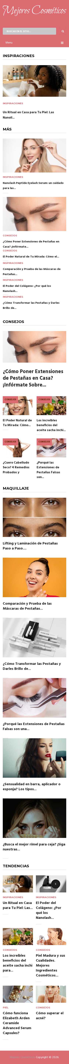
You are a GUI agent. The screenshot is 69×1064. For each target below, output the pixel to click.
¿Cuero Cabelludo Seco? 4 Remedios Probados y (16, 467)
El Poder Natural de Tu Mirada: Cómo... (17, 423)
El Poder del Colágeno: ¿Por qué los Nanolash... (48, 910)
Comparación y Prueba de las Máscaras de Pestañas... (27, 606)
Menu (9, 42)
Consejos (10, 235)
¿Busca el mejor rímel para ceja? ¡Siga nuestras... (34, 847)
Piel (5, 1007)
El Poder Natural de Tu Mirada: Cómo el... (31, 256)
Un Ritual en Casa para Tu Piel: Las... (18, 905)
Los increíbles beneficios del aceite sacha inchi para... (17, 963)
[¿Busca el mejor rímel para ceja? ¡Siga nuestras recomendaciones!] (34, 818)
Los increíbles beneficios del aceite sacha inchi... (51, 425)
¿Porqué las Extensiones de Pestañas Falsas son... (48, 470)
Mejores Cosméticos (22, 1057)
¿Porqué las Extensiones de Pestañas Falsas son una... (34, 726)
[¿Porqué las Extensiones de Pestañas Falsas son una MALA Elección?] (34, 698)
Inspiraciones (13, 103)
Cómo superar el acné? (49, 1015)
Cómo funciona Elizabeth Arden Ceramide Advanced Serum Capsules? (17, 1023)
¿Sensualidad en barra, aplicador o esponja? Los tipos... (32, 786)
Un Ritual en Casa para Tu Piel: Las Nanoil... (28, 115)
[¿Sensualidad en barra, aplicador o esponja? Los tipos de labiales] (34, 758)
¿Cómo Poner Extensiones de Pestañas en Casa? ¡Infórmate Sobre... (33, 378)
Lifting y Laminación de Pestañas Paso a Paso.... (30, 546)
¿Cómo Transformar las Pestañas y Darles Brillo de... (32, 666)
